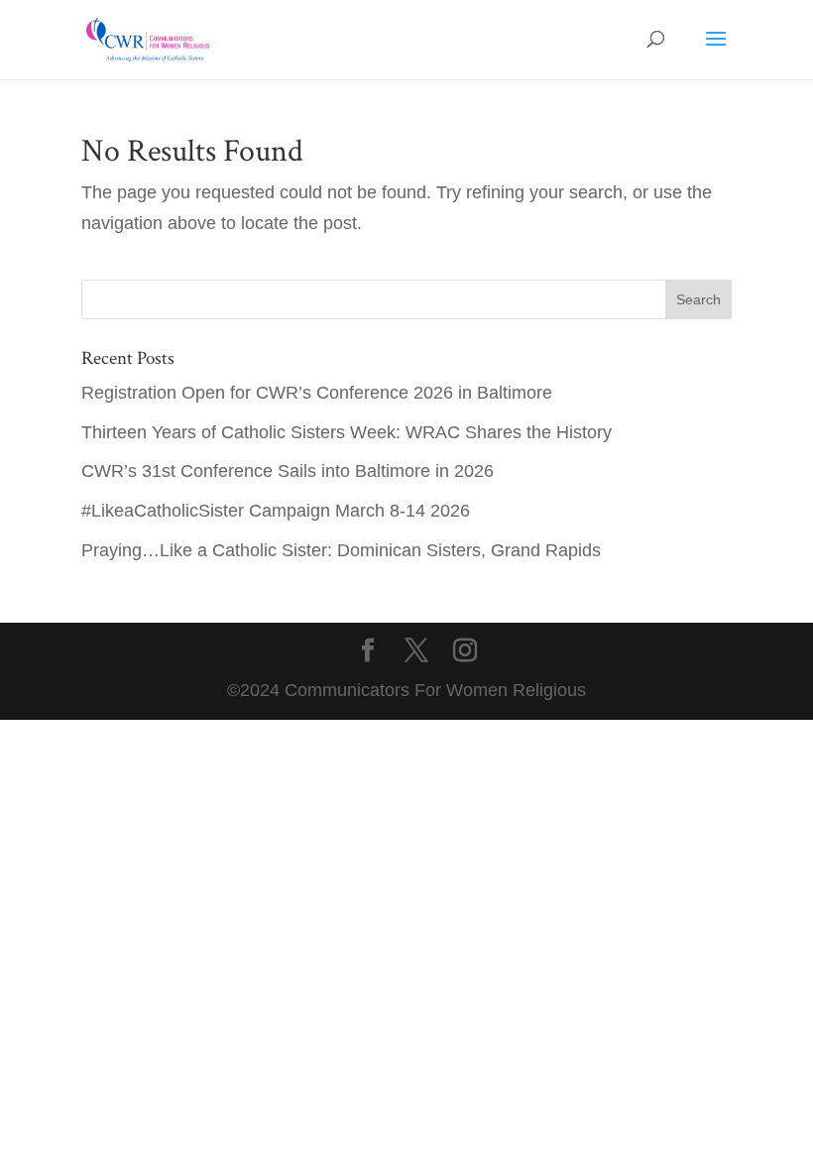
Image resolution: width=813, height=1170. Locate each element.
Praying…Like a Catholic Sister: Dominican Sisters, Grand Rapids (341, 550)
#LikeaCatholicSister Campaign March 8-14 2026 (275, 511)
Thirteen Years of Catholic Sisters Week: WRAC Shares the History (346, 432)
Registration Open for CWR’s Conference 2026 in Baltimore (316, 393)
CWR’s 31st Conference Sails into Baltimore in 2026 (287, 471)
